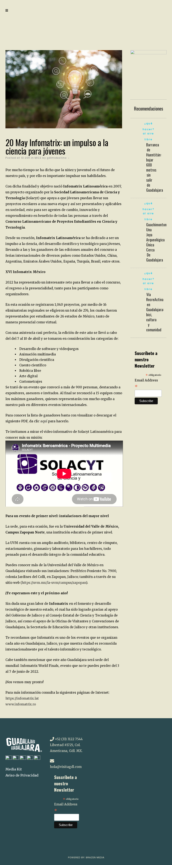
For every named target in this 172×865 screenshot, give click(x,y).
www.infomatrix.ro (20, 704)
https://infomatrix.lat (22, 698)
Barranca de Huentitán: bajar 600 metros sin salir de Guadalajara (154, 167)
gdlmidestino (57, 158)
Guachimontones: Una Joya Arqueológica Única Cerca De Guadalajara (158, 242)
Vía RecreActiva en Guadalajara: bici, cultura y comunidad (155, 312)
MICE (38, 158)
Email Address (146, 383)
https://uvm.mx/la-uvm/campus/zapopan (54, 583)
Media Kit (13, 769)
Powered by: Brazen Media (86, 857)
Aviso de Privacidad (21, 775)
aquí (44, 421)
